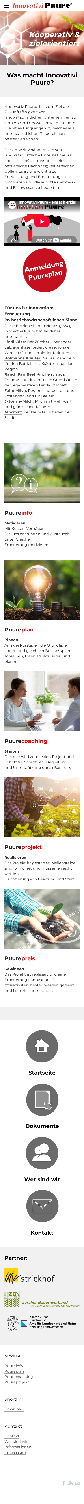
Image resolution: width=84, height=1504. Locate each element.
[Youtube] (70, 1483)
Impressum (15, 1452)
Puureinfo (13, 1366)
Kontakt (42, 1232)
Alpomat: (13, 412)
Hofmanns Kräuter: (22, 358)
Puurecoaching (18, 1377)
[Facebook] (64, 1483)
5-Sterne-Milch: (19, 401)
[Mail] (77, 1483)
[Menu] (7, 5)
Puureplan (14, 1371)
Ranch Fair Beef (19, 374)
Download (14, 1409)
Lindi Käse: (15, 342)
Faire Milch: (16, 390)
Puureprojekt (16, 1382)
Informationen (17, 1447)
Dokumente (42, 1126)
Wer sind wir (16, 1441)
